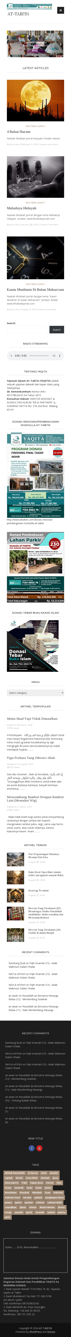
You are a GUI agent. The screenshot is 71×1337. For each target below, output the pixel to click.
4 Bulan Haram (19, 132)
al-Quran (33, 1173)
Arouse (51, 1331)
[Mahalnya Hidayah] (35, 178)
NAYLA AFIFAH (17, 974)
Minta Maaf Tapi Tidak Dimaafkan (32, 719)
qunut (18, 1202)
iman (29, 1187)
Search (11, 323)
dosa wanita (11, 1182)
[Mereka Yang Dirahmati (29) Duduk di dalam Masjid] (15, 934)
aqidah (9, 1177)
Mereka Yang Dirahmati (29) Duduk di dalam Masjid (44, 931)
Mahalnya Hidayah (21, 208)
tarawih (40, 1212)
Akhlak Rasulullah (15, 1173)
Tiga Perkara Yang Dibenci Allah (31, 758)
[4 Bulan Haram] (35, 102)
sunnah (19, 1212)
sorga (8, 1212)
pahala (38, 1197)
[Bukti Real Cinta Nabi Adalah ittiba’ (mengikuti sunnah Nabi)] (15, 877)
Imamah (18, 1187)
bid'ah (19, 1177)
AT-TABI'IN (18, 14)
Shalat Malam (47, 1207)
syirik (29, 1212)
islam (39, 1187)
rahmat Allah (55, 1202)
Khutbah (37, 1192)
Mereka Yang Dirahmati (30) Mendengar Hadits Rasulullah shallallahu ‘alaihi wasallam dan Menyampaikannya (45, 913)
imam (8, 1187)
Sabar (23, 1207)
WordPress (35, 1331)
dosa (55, 1177)
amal (44, 1173)
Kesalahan (11, 1192)
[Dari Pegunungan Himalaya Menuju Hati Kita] (15, 859)
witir (7, 1217)
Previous (10, 44)
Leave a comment (49, 144)
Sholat (61, 1207)
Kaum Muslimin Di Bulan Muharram (35, 290)
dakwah (45, 1177)
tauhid (51, 1212)
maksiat (58, 1192)
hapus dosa (36, 1182)
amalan (54, 1173)
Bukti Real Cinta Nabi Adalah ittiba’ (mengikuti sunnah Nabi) (45, 874)
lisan (47, 1192)
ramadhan (10, 1207)
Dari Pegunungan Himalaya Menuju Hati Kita (43, 856)
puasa (8, 1202)
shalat (32, 1207)
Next (60, 44)
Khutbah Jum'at (35, 126)
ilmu (59, 1182)
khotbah (24, 1192)
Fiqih (24, 1182)
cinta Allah (32, 1177)
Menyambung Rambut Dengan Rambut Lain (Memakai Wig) (35, 798)
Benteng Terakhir (38, 890)
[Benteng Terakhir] (15, 895)
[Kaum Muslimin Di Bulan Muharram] (35, 259)
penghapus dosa (54, 1197)
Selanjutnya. (13, 388)
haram (49, 1182)
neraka (27, 1197)
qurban (29, 1202)
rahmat (40, 1202)
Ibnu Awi (14, 144)
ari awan (13, 995)
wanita (61, 1212)
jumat (48, 1187)
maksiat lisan (12, 1197)
